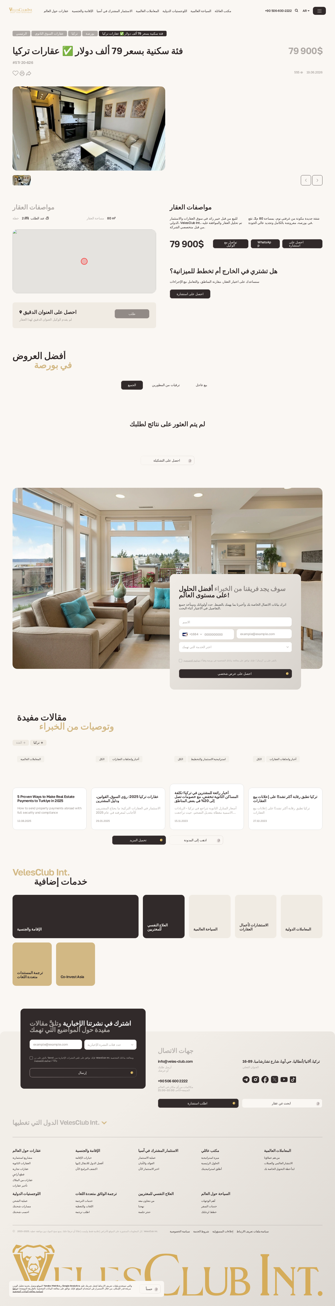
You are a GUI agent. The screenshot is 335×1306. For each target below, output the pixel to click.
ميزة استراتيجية (210, 1157)
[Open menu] (319, 11)
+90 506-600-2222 (278, 11)
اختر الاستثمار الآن (148, 1169)
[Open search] (296, 11)
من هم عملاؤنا (272, 1157)
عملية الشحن (20, 1200)
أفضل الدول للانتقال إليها (89, 1163)
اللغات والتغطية (84, 1206)
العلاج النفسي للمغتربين (156, 1194)
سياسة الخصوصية (42, 1060)
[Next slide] (317, 180)
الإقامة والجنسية (82, 11)
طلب (132, 314)
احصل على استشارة (296, 243)
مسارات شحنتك (22, 1206)
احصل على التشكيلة (166, 460)
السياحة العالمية (201, 11)
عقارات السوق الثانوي (49, 33)
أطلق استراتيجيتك (211, 1169)
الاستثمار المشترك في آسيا (114, 11)
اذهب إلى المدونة (195, 840)
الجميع (132, 385)
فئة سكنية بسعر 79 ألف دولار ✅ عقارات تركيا (132, 33)
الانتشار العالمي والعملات (278, 1163)
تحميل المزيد (138, 840)
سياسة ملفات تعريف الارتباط (253, 1231)
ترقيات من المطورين (166, 385)
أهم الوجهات (208, 1200)
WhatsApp (264, 243)
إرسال (82, 1073)
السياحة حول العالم (215, 1194)
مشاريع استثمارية (22, 1157)
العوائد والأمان (146, 1163)
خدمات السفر (209, 1206)
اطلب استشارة (197, 1103)
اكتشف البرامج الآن (86, 1169)
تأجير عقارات (20, 1185)
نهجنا (141, 1206)
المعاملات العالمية (147, 11)
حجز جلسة (144, 1212)
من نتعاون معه (146, 1200)
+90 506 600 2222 (173, 1081)
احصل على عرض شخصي (235, 673)
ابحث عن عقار (281, 1103)
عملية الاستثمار (147, 1157)
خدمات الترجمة (84, 1200)
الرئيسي (21, 33)
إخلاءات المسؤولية (222, 1231)
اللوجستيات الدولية (174, 11)
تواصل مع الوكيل (230, 243)
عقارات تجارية (20, 1169)
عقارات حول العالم (56, 11)
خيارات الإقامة (83, 1157)
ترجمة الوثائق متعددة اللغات (96, 1194)
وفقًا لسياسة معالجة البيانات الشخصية (28, 1290)
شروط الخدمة (201, 1231)
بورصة (90, 33)
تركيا (75, 33)
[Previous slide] (306, 180)
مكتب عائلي (210, 1151)
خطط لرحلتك (208, 1212)
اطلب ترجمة (82, 1212)
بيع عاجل (201, 385)
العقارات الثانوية (22, 1163)
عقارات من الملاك (23, 1180)
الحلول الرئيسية (210, 1163)
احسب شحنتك (21, 1212)
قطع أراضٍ (18, 1174)
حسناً (149, 1289)
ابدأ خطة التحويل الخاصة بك (279, 1169)
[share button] (29, 73)
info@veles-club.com (175, 1061)
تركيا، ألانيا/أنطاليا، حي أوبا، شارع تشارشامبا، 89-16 (281, 1061)
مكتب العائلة (223, 11)
